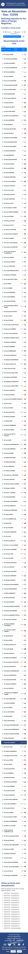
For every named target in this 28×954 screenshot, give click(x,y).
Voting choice (23, 49)
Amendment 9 (15, 909)
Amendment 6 (15, 902)
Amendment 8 (15, 907)
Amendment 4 (15, 898)
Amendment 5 (15, 900)
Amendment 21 (15, 926)
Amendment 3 (15, 895)
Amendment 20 (15, 923)
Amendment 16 (15, 921)
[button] (23, 37)
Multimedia (20, 940)
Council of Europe (14, 934)
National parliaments (14, 936)
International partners (14, 938)
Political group (16, 49)
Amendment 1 (15, 893)
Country (9, 49)
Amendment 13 (15, 914)
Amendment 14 (15, 916)
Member (4, 49)
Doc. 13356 (12, 890)
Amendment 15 (15, 919)
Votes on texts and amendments (11, 36)
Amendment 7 (15, 905)
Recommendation (16, 928)
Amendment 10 (15, 912)
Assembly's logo (10, 940)
